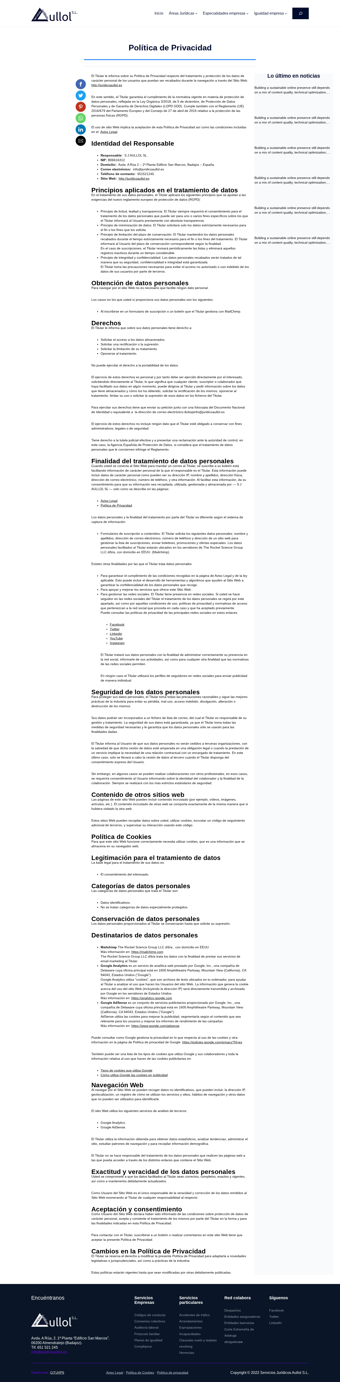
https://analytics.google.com (151, 998)
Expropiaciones (190, 1327)
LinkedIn (275, 1323)
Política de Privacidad (116, 505)
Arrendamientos (191, 1321)
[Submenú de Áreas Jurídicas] (196, 13)
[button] (81, 84)
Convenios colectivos (149, 1321)
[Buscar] (300, 13)
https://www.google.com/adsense (155, 1026)
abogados (233, 1342)
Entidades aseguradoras (242, 1316)
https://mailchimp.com (147, 952)
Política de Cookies (140, 1372)
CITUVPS (57, 1372)
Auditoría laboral (146, 1327)
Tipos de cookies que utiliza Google (126, 1070)
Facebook (117, 624)
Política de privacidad (172, 1372)
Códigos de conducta (149, 1315)
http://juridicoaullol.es (106, 85)
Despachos (232, 1310)
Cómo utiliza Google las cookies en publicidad (134, 1075)
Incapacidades (190, 1334)
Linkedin (116, 634)
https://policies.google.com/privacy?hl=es (212, 1042)
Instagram (117, 643)
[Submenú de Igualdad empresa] (286, 13)
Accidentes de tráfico (194, 1315)
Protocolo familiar (147, 1334)
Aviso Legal (108, 132)
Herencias (186, 1352)
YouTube (116, 638)
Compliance (143, 1346)
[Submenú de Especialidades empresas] (247, 13)
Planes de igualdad (148, 1340)
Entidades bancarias (239, 1323)
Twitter (115, 629)
